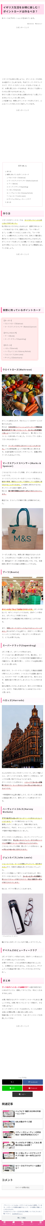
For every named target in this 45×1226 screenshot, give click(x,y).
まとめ (9, 202)
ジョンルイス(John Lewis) (17, 196)
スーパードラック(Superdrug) (18, 187)
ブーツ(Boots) (13, 184)
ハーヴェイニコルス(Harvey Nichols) (20, 193)
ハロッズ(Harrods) (14, 190)
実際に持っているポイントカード (18, 174)
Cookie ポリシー (17, 1213)
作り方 (9, 171)
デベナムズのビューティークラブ (19, 199)
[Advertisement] (22, 51)
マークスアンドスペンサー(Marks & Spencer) (23, 180)
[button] (22, 1094)
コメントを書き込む (22, 1187)
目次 (19, 165)
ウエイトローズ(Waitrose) (17, 177)
